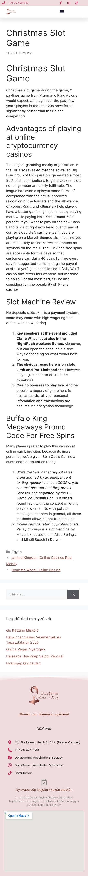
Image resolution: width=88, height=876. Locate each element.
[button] (62, 11)
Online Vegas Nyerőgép (25, 649)
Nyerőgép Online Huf (23, 663)
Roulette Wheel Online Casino (36, 570)
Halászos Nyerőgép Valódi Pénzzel (34, 656)
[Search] (73, 594)
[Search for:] (36, 594)
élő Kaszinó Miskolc (22, 630)
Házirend (44, 728)
